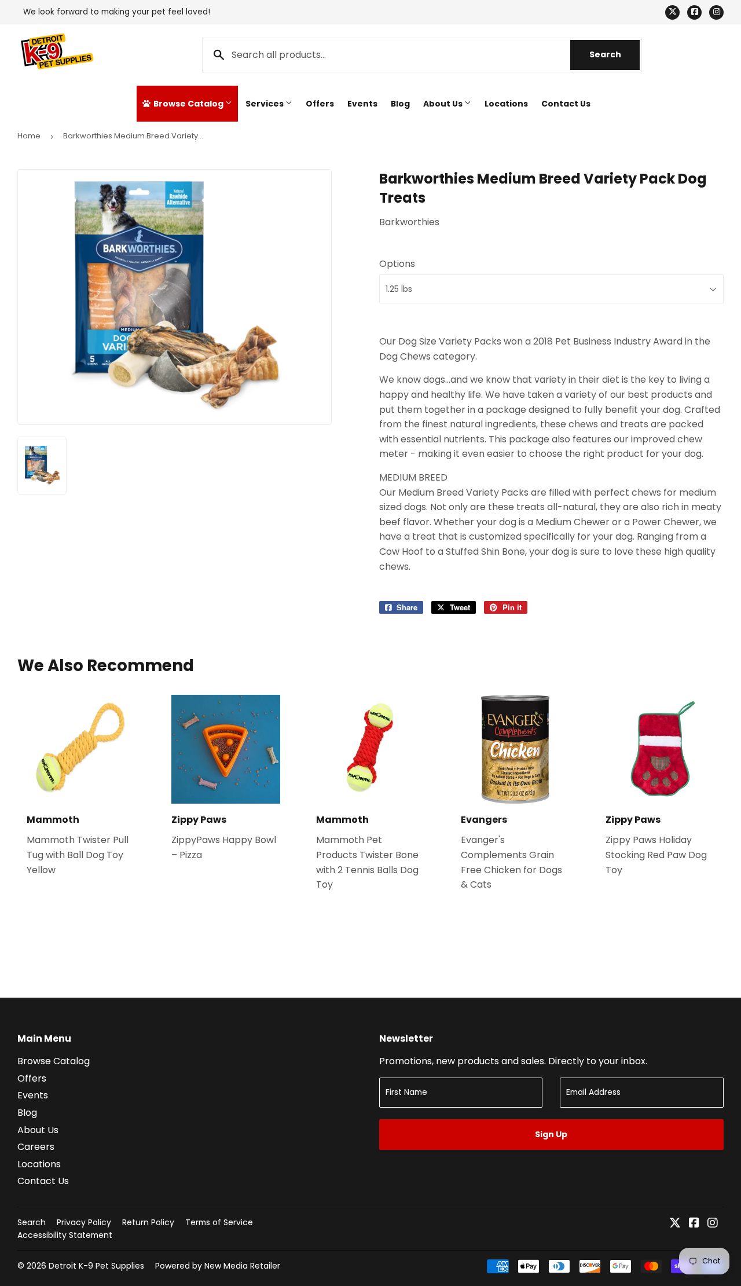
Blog (400, 103)
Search (614, 54)
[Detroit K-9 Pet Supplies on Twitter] (675, 1223)
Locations (506, 103)
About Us (443, 103)
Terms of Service (219, 1222)
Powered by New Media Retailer (217, 1266)
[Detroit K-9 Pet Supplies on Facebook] (694, 1223)
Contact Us (565, 103)
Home (29, 135)
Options (397, 263)
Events (362, 103)
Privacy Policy (84, 1222)
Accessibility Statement (64, 1235)
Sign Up (551, 1134)
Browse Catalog (188, 103)
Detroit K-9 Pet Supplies (96, 1266)
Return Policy (148, 1222)
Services (265, 103)
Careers (35, 1146)
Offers (320, 103)
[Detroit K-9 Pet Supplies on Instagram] (712, 1223)
